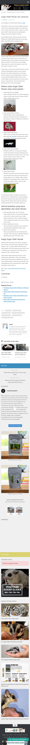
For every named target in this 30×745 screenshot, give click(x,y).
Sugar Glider (8, 310)
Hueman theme (23, 737)
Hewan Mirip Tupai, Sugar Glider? (10, 618)
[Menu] (28, 2)
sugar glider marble (16, 310)
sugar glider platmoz (6, 315)
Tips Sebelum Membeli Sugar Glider (10, 659)
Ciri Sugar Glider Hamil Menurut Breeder (11, 641)
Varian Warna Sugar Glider (15, 12)
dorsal (13, 136)
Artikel (3, 12)
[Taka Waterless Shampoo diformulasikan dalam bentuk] (15, 409)
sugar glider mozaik (6, 312)
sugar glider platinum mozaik (18, 312)
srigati (5, 20)
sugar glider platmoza (17, 315)
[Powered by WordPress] (9, 737)
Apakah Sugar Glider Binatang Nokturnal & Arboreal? (15, 719)
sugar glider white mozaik (7, 317)
